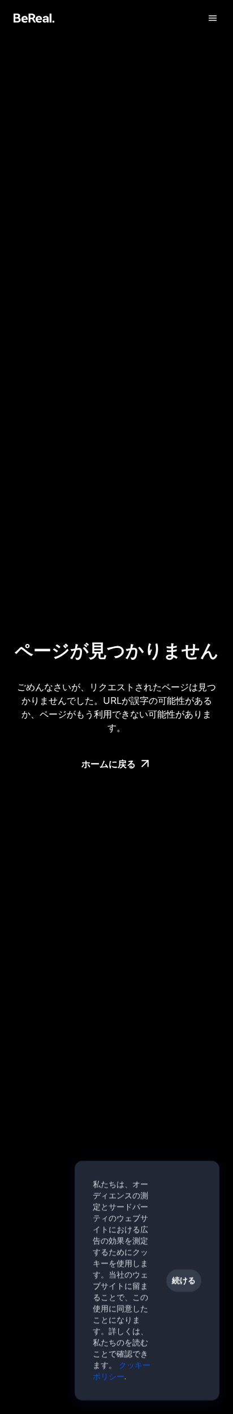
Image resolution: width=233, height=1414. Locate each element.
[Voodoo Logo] (34, 18)
